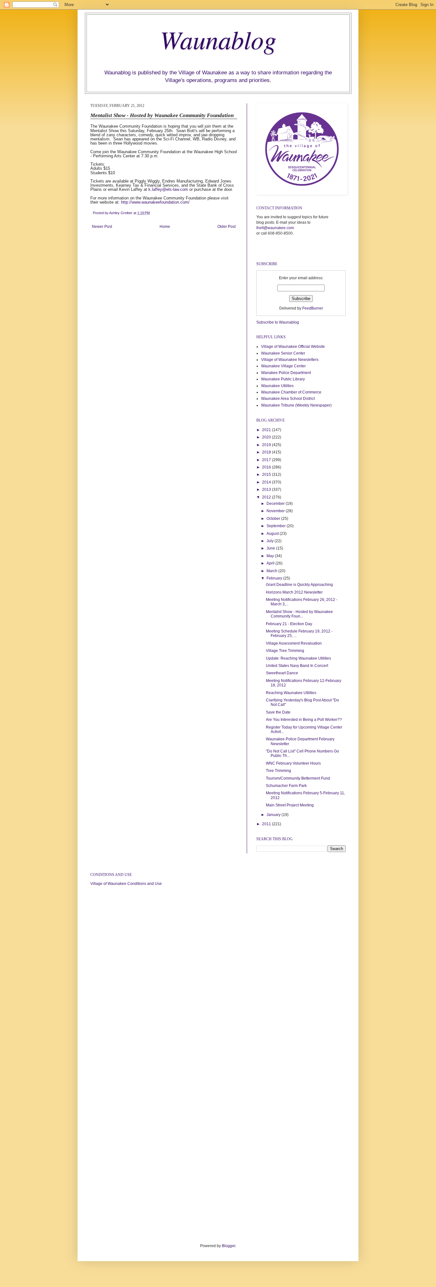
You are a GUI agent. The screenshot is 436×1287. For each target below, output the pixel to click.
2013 (267, 489)
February (275, 578)
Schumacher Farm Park (286, 785)
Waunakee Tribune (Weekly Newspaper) (296, 405)
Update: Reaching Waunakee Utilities (298, 658)
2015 (267, 474)
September (277, 526)
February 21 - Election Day (289, 624)
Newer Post (102, 226)
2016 (267, 467)
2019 (267, 445)
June (271, 548)
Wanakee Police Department (286, 372)
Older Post (226, 226)
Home (165, 226)
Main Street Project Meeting (290, 805)
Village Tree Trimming (285, 650)
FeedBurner (312, 308)
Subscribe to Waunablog (277, 322)
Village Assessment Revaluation (294, 643)
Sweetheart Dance (282, 673)
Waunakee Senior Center (283, 353)
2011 (267, 824)
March (272, 571)
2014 (267, 482)
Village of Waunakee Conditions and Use (126, 883)
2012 (267, 497)
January (274, 814)
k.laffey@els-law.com (168, 189)
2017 (267, 460)
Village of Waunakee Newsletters (290, 359)
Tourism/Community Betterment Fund (298, 778)
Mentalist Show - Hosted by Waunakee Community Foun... (299, 614)
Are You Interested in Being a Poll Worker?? (304, 719)
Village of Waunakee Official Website (293, 346)
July (270, 541)
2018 (267, 452)
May (271, 556)
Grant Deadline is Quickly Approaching (299, 584)
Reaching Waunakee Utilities (291, 693)
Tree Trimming (278, 770)
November (276, 511)
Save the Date (278, 712)
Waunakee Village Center (283, 366)
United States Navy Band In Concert (297, 665)
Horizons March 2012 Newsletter (294, 592)
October (274, 518)
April (271, 563)
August (273, 533)
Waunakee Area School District (288, 398)
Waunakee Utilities (277, 386)
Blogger (228, 1246)
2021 (267, 430)
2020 (267, 437)
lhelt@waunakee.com (275, 228)
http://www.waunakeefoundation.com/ (155, 202)
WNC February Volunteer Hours (293, 763)
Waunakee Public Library (283, 379)
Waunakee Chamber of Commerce (291, 392)
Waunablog (218, 39)
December (276, 503)
